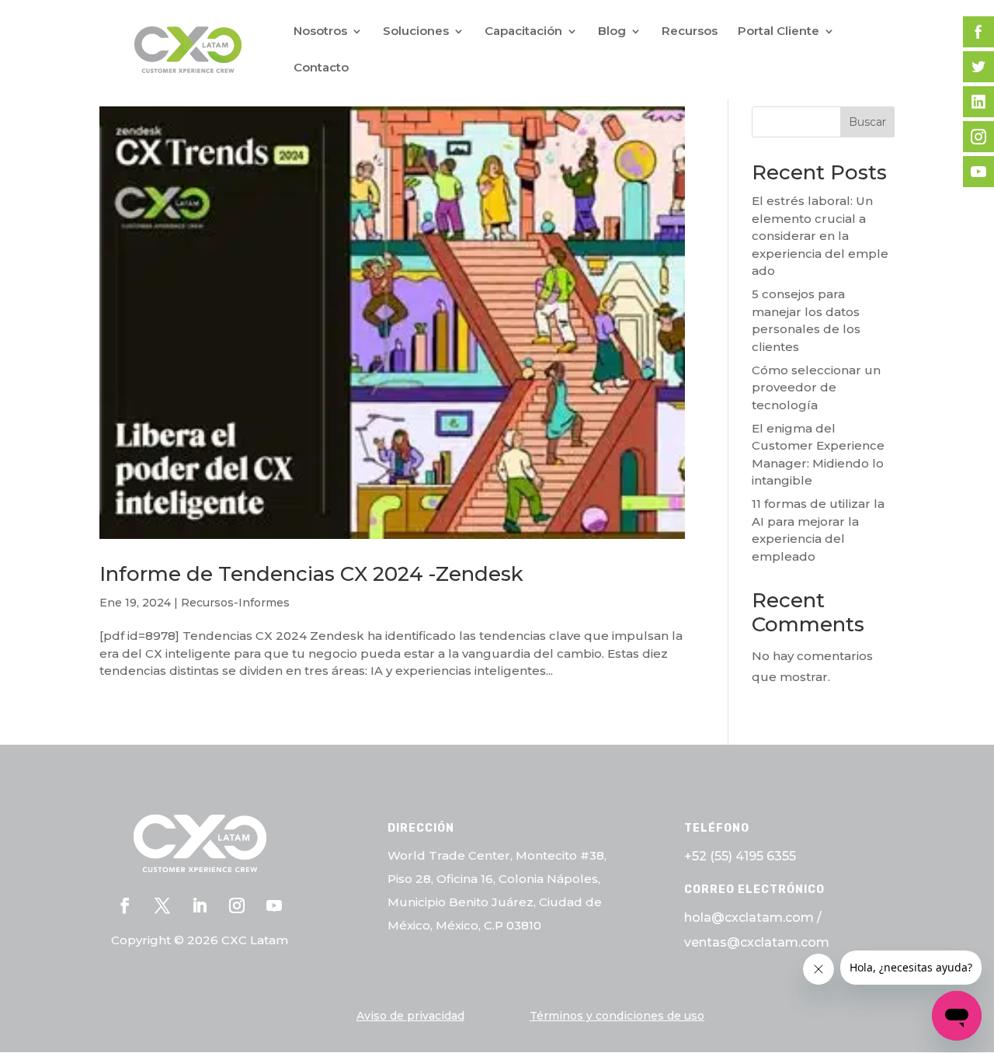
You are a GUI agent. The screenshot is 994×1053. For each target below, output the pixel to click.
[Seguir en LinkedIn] (199, 905)
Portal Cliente (778, 32)
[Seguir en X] (162, 905)
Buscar (867, 122)
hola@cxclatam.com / (753, 917)
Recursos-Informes (235, 603)
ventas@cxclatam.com (756, 942)
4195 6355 (765, 856)
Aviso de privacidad (410, 1016)
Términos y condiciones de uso (617, 1016)
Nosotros (320, 32)
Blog (612, 32)
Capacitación (523, 32)
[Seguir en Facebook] (125, 905)
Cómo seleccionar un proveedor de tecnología (816, 387)
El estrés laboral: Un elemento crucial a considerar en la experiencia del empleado (820, 235)
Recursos (690, 32)
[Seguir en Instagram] (236, 905)
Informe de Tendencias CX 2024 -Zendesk (311, 573)
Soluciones (416, 32)
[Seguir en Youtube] (274, 905)
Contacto (321, 68)
